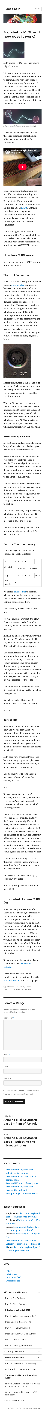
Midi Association (11, 980)
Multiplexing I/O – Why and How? (22, 1193)
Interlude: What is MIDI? (17, 1310)
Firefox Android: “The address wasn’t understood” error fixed (22, 1385)
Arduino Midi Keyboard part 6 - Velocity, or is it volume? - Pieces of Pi (23, 1243)
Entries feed (12, 1274)
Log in (9, 1270)
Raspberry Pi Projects (13, 1351)
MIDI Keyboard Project (22, 989)
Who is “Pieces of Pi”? (13, 1401)
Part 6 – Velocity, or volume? (18, 1346)
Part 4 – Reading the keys (17, 1328)
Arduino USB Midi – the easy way (22, 1183)
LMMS (24, 208)
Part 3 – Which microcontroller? (20, 1316)
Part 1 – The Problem (15, 1298)
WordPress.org (13, 1281)
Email (6, 1066)
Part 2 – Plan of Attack (16, 1304)
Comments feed (13, 1277)
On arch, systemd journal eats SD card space (21, 1393)
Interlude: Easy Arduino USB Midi (21, 1334)
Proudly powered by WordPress (27, 1408)
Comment (8, 1018)
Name (6, 1055)
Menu (37, 9)
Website (7, 1078)
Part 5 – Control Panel (15, 1340)
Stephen (10, 987)
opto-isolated (17, 285)
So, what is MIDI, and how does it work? (22, 1376)
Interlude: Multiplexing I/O (18, 1322)
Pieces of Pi (12, 9)
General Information (13, 1357)
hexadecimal (19, 592)
